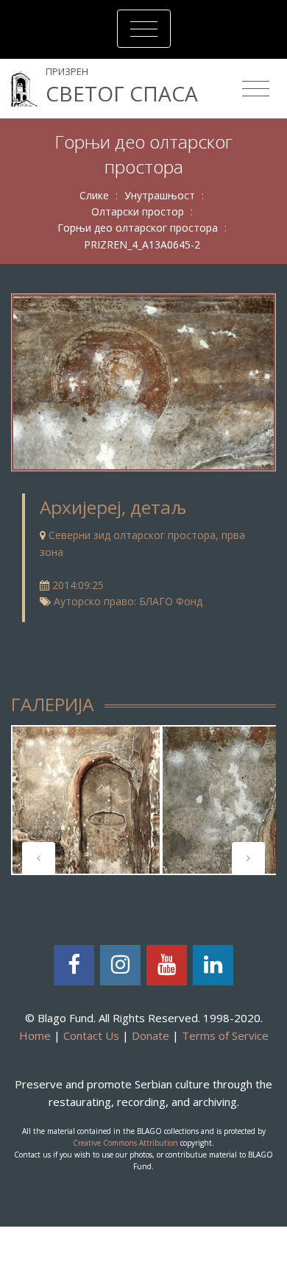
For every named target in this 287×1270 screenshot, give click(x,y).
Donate (150, 1035)
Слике (94, 195)
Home (35, 1035)
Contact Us (91, 1035)
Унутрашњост (159, 195)
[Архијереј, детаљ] (143, 381)
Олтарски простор (137, 211)
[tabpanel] (86, 800)
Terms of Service (225, 1035)
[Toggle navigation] (144, 29)
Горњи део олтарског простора (137, 228)
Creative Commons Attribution (125, 1143)
